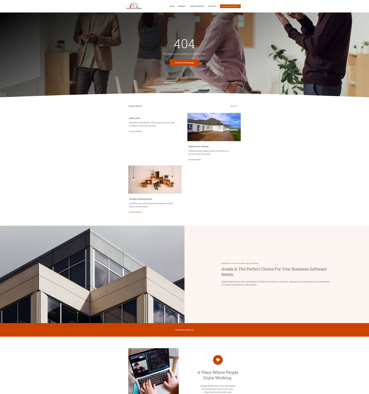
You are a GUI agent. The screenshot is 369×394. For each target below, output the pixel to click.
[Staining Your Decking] (214, 127)
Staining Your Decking (198, 146)
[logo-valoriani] (134, 3)
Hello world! (134, 118)
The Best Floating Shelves (140, 199)
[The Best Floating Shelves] (155, 179)
